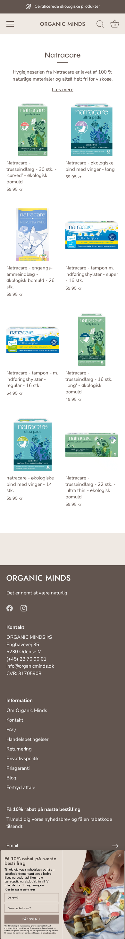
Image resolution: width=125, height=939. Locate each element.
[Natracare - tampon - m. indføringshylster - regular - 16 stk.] (32, 339)
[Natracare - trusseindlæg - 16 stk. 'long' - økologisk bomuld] (91, 339)
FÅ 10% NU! (31, 919)
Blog (11, 778)
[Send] (115, 846)
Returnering (19, 749)
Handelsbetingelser (27, 739)
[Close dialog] (119, 855)
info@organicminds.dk (30, 666)
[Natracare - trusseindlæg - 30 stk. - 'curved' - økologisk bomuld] (32, 129)
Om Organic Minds (26, 710)
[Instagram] (24, 608)
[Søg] (100, 25)
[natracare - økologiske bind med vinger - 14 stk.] (32, 444)
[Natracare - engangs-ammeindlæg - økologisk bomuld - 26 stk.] (32, 234)
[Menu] (10, 24)
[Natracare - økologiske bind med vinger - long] (91, 129)
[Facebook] (9, 608)
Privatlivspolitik (22, 758)
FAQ (11, 729)
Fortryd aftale (20, 787)
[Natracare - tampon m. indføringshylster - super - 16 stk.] (91, 234)
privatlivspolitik (49, 932)
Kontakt (14, 720)
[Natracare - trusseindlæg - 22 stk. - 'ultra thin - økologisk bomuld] (91, 444)
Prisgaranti (17, 768)
